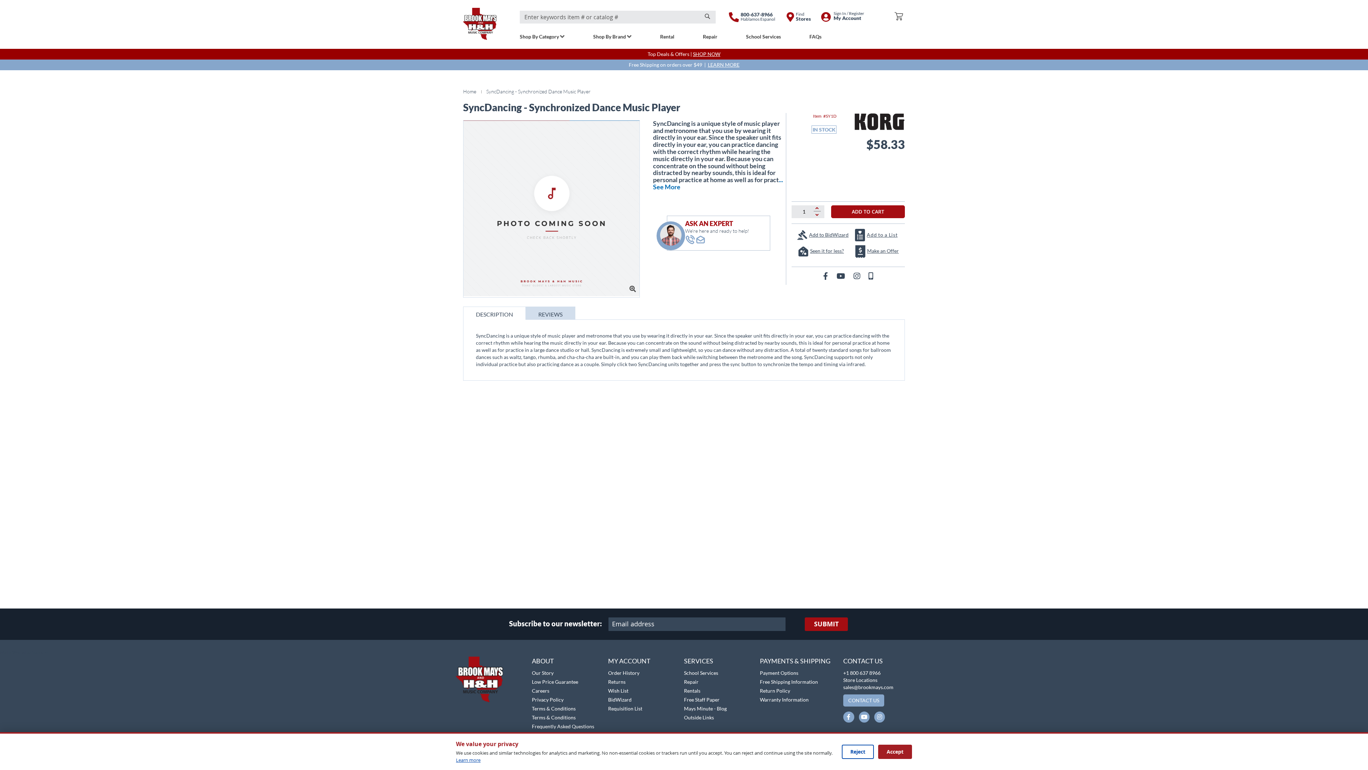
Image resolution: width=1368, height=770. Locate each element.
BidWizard (620, 700)
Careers (540, 691)
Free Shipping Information (789, 682)
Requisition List (625, 708)
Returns (617, 682)
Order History (623, 673)
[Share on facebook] (826, 275)
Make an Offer (883, 251)
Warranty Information (784, 700)
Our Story (543, 673)
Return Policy (775, 691)
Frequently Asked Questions (563, 726)
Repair (691, 682)
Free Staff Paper (702, 700)
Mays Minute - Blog (705, 708)
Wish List (618, 691)
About (543, 661)
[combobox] (618, 17)
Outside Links (699, 717)
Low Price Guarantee (555, 682)
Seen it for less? (827, 251)
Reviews (550, 314)
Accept (895, 751)
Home (469, 91)
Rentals (692, 691)
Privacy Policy (548, 700)
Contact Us (863, 661)
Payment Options (779, 673)
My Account (629, 661)
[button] (24, 653)
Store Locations (860, 680)
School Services (701, 673)
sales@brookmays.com (868, 687)
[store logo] (480, 24)
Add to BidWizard (829, 235)
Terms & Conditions (554, 708)
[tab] (494, 313)
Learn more (468, 760)
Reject (857, 751)
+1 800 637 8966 (862, 673)
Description (494, 314)
